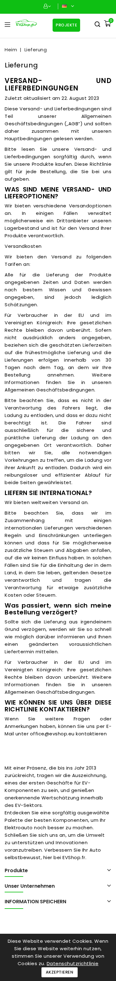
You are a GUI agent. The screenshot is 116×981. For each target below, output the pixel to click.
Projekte (66, 25)
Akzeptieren (60, 972)
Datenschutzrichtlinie (73, 963)
